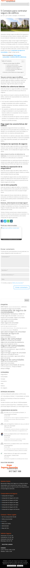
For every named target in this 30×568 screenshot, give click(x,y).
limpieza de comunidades (7, 317)
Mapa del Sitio (5, 528)
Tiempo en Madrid (16, 366)
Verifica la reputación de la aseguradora (14, 69)
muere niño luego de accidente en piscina (8, 326)
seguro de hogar (6, 351)
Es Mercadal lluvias (20, 315)
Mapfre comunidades (19, 317)
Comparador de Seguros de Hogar (10, 502)
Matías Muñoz (7, 453)
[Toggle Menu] (28, 4)
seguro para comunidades (7, 356)
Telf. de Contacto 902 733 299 (9, 517)
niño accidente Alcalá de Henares (7, 328)
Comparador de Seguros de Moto (10, 500)
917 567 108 (10, 537)
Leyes (2, 383)
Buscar (26, 300)
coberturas (24, 306)
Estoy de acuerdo (11, 565)
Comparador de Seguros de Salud (10, 504)
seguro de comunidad (11, 339)
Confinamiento (5, 314)
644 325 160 (10, 539)
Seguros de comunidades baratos (9, 361)
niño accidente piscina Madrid (6, 329)
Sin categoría (4, 388)
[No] (28, 563)
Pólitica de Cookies (6, 523)
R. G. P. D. (4, 521)
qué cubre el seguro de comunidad (13, 332)
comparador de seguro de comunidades (11, 308)
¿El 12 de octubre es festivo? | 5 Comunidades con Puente (15, 396)
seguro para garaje (5, 358)
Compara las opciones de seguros (13, 67)
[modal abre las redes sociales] (11, 221)
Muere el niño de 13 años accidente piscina (9, 324)
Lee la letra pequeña (11, 70)
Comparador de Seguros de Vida (10, 507)
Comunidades (4, 376)
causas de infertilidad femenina (14, 306)
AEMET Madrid (4, 306)
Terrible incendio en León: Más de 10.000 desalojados (14, 402)
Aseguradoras (4, 374)
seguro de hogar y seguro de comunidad (13, 353)
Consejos (15, 15)
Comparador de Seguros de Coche (10, 498)
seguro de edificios (20, 349)
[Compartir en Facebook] (2, 221)
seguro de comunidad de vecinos (9, 344)
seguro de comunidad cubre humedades (11, 340)
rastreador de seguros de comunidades (10, 334)
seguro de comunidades (12, 346)
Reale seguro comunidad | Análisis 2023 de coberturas (14, 56)
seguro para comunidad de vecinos (9, 354)
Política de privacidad (17, 283)
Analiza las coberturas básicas (12, 65)
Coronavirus (14, 314)
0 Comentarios (21, 15)
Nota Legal (20, 565)
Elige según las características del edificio (14, 66)
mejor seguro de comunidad (9, 323)
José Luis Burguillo (8, 424)
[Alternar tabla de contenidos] (22, 61)
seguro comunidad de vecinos (8, 337)
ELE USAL (6, 412)
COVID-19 (21, 314)
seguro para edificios (19, 356)
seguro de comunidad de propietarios (12, 342)
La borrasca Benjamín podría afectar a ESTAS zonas (13, 394)
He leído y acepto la (13, 283)
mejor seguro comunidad (7, 321)
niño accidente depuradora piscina (20, 328)
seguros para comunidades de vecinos (12, 365)
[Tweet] (5, 221)
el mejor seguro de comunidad (8, 315)
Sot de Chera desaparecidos (6, 366)
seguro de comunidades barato (8, 347)
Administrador (5, 526)
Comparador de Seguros (8, 495)
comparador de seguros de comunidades (13, 311)
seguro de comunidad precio (8, 349)
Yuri (4, 15)
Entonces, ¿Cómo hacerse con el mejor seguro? (13, 72)
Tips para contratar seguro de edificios (11, 63)
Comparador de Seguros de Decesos (10, 509)
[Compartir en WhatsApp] (8, 221)
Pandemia (15, 330)
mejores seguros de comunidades (9, 319)
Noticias (3, 385)
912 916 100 (10, 535)
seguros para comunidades (7, 363)
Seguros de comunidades (12, 360)
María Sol (6, 443)
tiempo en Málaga (5, 368)
